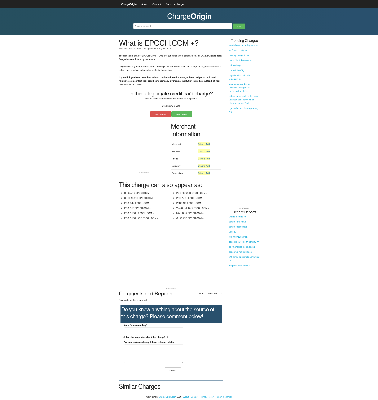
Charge (129, 4)
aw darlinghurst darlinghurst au (243, 45)
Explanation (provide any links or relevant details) (148, 342)
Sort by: (201, 293)
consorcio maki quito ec (240, 251)
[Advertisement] (144, 149)
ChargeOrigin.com (167, 396)
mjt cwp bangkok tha (239, 55)
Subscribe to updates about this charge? (144, 337)
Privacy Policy (207, 396)
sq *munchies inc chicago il (242, 246)
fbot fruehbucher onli (238, 236)
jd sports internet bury (239, 265)
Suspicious (160, 114)
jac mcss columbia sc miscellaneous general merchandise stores (239, 87)
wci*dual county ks (238, 50)
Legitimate (181, 114)
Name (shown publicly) (135, 325)
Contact (156, 4)
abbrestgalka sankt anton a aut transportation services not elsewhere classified (243, 99)
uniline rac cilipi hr (237, 216)
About (144, 4)
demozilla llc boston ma (240, 60)
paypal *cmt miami (238, 221)
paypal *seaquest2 (238, 226)
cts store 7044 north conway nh (244, 241)
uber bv (232, 231)
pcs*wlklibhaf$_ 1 (237, 70)
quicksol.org (235, 65)
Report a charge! (175, 4)
